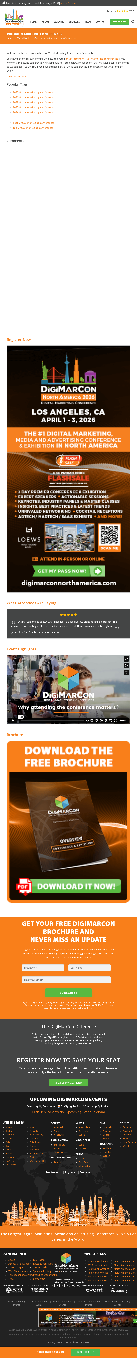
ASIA (102, 1123)
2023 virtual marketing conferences (33, 107)
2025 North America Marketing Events (99, 1265)
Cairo (81, 1158)
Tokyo (106, 1138)
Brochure (15, 734)
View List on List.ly (16, 76)
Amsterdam (84, 1127)
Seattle (33, 1157)
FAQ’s (11, 1278)
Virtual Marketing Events (29, 38)
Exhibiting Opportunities (46, 1274)
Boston (9, 1131)
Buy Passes (39, 1259)
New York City (36, 1134)
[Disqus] (68, 192)
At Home (127, 1134)
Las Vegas (10, 1161)
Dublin (82, 1134)
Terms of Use (71, 1342)
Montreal (58, 1127)
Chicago (9, 1138)
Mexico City (59, 1144)
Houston (10, 1157)
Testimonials (40, 1267)
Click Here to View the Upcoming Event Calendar (68, 1112)
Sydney (106, 1155)
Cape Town (84, 1162)
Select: (31, 1106)
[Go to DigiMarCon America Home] (14, 27)
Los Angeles (11, 1164)
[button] (121, 615)
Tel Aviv (82, 1148)
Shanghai (107, 1131)
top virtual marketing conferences (33, 127)
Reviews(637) (120, 11)
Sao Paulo (59, 1152)
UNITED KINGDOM (61, 1158)
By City (64, 1106)
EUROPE (80, 1123)
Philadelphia (36, 1142)
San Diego (34, 1149)
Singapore (108, 1134)
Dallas (8, 1142)
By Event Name (47, 1106)
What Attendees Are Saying (31, 602)
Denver (9, 1146)
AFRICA (79, 1154)
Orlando (34, 1138)
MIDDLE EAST (83, 1140)
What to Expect (16, 1267)
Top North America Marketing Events (99, 1272)
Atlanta (9, 1127)
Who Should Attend (18, 1271)
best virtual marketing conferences (33, 122)
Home (10, 38)
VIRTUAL (124, 1123)
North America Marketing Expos (99, 1280)
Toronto (58, 1131)
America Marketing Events (99, 1261)
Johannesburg (85, 1166)
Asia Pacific (128, 1131)
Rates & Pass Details (44, 1263)
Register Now (19, 339)
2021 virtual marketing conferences (33, 97)
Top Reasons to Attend (21, 1274)
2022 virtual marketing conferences (33, 102)
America (127, 1127)
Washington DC (37, 1161)
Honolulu (10, 1153)
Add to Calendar (68, 3)
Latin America (129, 1142)
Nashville (34, 1131)
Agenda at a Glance (18, 1263)
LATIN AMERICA (59, 1140)
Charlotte (10, 1134)
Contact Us (39, 1278)
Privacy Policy (55, 1342)
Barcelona (83, 1131)
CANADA (55, 1123)
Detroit (9, 1149)
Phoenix (33, 1146)
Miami (33, 1127)
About (11, 1259)
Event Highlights (21, 648)
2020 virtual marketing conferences (33, 92)
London (58, 1162)
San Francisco (36, 1153)
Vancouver (59, 1134)
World (126, 1146)
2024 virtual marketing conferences (33, 112)
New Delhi (107, 1127)
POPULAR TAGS (94, 1254)
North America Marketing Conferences (99, 1276)
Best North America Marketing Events (99, 1268)
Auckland (107, 1148)
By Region (103, 1106)
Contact (85, 1342)
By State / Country (83, 1106)
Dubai (81, 1144)
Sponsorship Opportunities (47, 1271)
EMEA (125, 1138)
